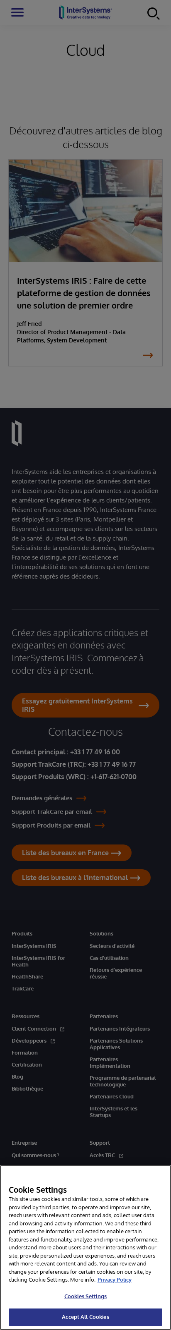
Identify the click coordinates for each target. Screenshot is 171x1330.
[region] (85, 1247)
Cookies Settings (85, 1296)
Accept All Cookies (85, 1316)
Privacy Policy (115, 1279)
